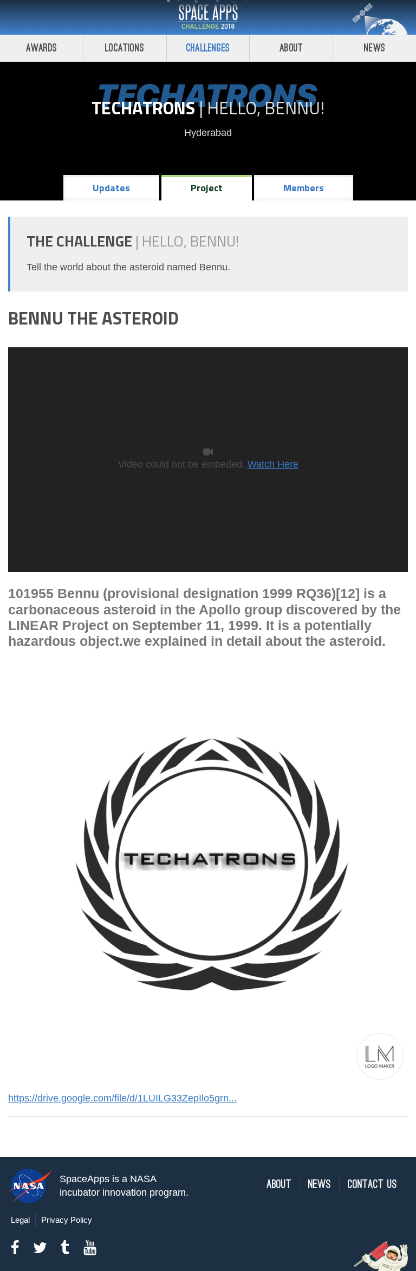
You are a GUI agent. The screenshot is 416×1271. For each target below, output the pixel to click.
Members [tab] (303, 187)
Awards (41, 48)
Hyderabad (208, 132)
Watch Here (273, 464)
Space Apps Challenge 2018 (208, 17)
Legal (20, 1219)
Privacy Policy (66, 1219)
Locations (124, 48)
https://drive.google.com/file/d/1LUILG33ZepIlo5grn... (122, 1098)
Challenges (208, 48)
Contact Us (372, 1184)
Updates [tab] (111, 187)
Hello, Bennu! (265, 107)
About (291, 48)
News (374, 48)
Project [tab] (207, 187)
